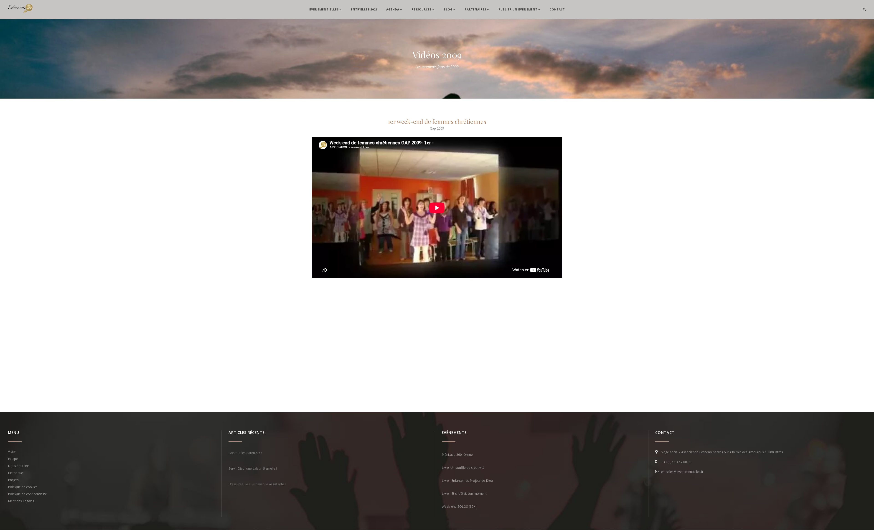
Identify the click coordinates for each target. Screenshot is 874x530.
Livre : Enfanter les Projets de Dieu (467, 480)
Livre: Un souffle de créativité (463, 467)
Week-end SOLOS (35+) (459, 506)
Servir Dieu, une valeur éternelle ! (253, 468)
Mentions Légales (21, 501)
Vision (12, 451)
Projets (13, 480)
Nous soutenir (18, 466)
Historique (15, 473)
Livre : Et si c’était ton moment (464, 493)
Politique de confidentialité (27, 494)
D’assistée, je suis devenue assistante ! (257, 484)
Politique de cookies (23, 487)
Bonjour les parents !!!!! (245, 453)
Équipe (13, 458)
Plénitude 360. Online (457, 454)
